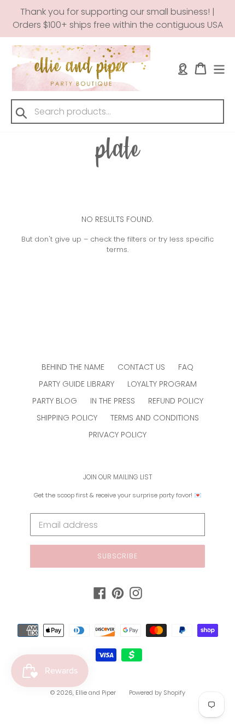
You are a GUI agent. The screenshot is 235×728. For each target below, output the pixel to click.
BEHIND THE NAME (73, 367)
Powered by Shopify (157, 692)
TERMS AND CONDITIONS (154, 417)
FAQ (185, 367)
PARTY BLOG (54, 400)
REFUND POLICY (175, 400)
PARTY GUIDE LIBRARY (76, 383)
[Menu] (219, 68)
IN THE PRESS (112, 400)
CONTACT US (141, 367)
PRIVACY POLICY (117, 434)
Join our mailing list (117, 477)
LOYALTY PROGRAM (162, 383)
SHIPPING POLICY (67, 417)
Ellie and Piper (95, 692)
